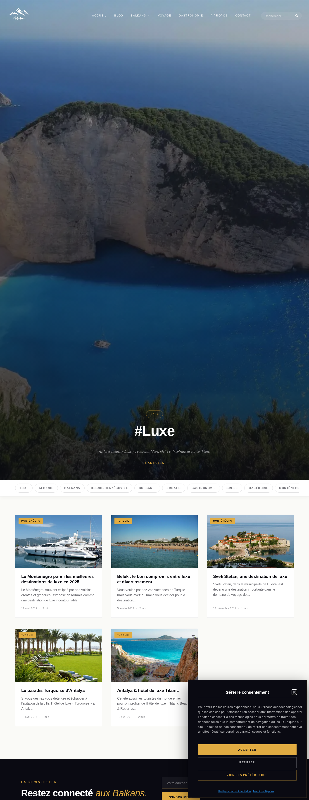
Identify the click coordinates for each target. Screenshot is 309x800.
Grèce (232, 488)
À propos (219, 15)
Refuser (247, 762)
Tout (23, 488)
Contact (243, 15)
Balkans (138, 15)
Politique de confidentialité (234, 791)
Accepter (247, 749)
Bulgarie (147, 488)
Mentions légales (263, 791)
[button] (294, 692)
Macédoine (258, 488)
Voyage (164, 15)
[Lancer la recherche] (297, 16)
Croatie (173, 488)
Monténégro (290, 488)
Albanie (46, 488)
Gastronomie (191, 15)
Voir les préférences (247, 775)
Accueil (99, 15)
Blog (118, 15)
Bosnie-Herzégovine (109, 488)
